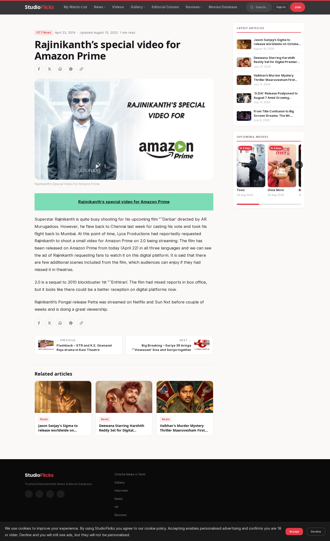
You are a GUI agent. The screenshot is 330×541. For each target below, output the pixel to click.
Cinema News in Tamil (130, 474)
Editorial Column (165, 7)
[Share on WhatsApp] (60, 69)
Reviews (193, 7)
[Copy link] (81, 69)
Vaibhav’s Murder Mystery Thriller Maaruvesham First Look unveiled (182, 430)
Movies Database (223, 7)
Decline (316, 531)
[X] (50, 494)
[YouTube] (61, 494)
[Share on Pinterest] (70, 69)
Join (297, 7)
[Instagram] (39, 494)
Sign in (281, 7)
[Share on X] (49, 69)
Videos (118, 7)
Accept (294, 531)
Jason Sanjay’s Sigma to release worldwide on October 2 (58, 430)
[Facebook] (29, 494)
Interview (121, 490)
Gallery (137, 7)
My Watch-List (75, 7)
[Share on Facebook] (39, 69)
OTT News (43, 32)
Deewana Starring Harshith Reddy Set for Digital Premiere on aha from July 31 (123, 430)
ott (116, 507)
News (98, 7)
